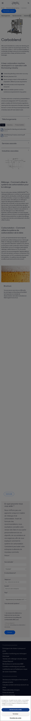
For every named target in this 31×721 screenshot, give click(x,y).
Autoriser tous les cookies (15, 709)
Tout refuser (15, 714)
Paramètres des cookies (15, 718)
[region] (15, 708)
